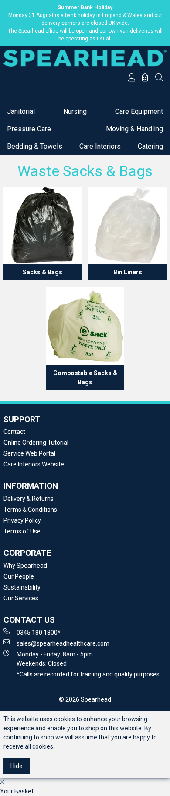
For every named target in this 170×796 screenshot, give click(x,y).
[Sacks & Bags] (42, 225)
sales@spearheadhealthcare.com (63, 643)
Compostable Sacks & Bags (85, 378)
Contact (14, 431)
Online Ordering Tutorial (35, 442)
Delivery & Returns (28, 498)
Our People (18, 576)
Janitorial (21, 111)
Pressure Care (29, 129)
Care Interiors (100, 146)
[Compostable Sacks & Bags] (85, 326)
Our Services (20, 598)
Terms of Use (22, 531)
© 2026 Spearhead (85, 699)
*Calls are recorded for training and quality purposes (88, 674)
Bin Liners (127, 272)
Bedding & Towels (34, 146)
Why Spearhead (25, 565)
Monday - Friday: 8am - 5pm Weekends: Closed (55, 659)
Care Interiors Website (33, 464)
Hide (16, 766)
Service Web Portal (29, 453)
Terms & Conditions (30, 509)
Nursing (75, 111)
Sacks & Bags (42, 272)
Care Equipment (139, 111)
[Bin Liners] (127, 225)
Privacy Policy (22, 520)
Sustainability (22, 587)
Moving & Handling (134, 129)
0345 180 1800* (39, 632)
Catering (150, 146)
